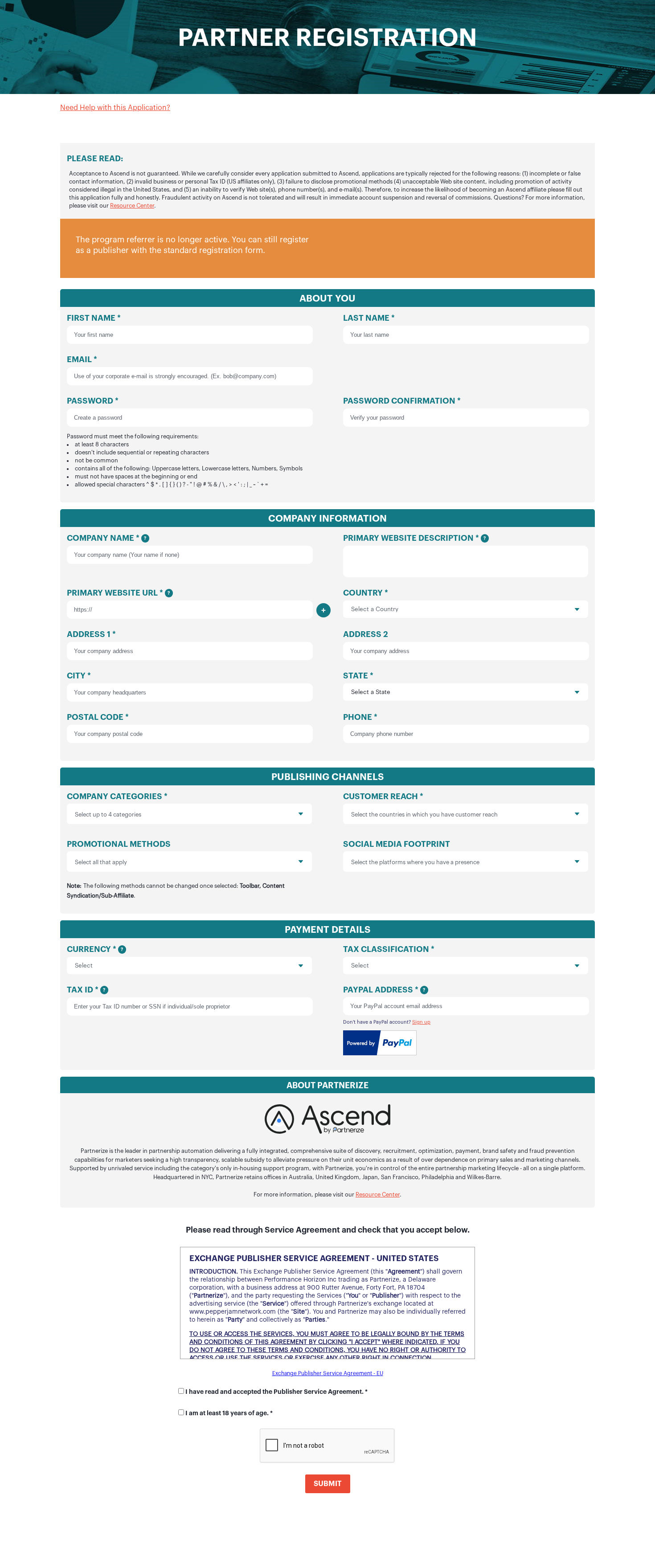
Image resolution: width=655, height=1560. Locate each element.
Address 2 (365, 634)
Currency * (95, 949)
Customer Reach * (420, 804)
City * (79, 676)
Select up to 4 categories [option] (108, 814)
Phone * (360, 717)
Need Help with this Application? (115, 107)
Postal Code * (98, 717)
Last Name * (369, 318)
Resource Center (132, 205)
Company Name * (106, 538)
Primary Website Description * (414, 538)
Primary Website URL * (118, 593)
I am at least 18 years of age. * (229, 1413)
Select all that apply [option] (101, 862)
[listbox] (189, 814)
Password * (185, 442)
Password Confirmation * (402, 401)
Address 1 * (91, 634)
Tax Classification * (388, 949)
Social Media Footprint (411, 852)
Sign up (421, 1022)
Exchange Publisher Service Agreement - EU (327, 1373)
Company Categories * (117, 804)
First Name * (94, 318)
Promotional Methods (176, 869)
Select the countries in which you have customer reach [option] (424, 814)
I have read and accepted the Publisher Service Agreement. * (276, 1391)
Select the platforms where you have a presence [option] (415, 862)
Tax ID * (86, 990)
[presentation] (277, 813)
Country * (365, 593)
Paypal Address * (384, 990)
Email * (82, 359)
